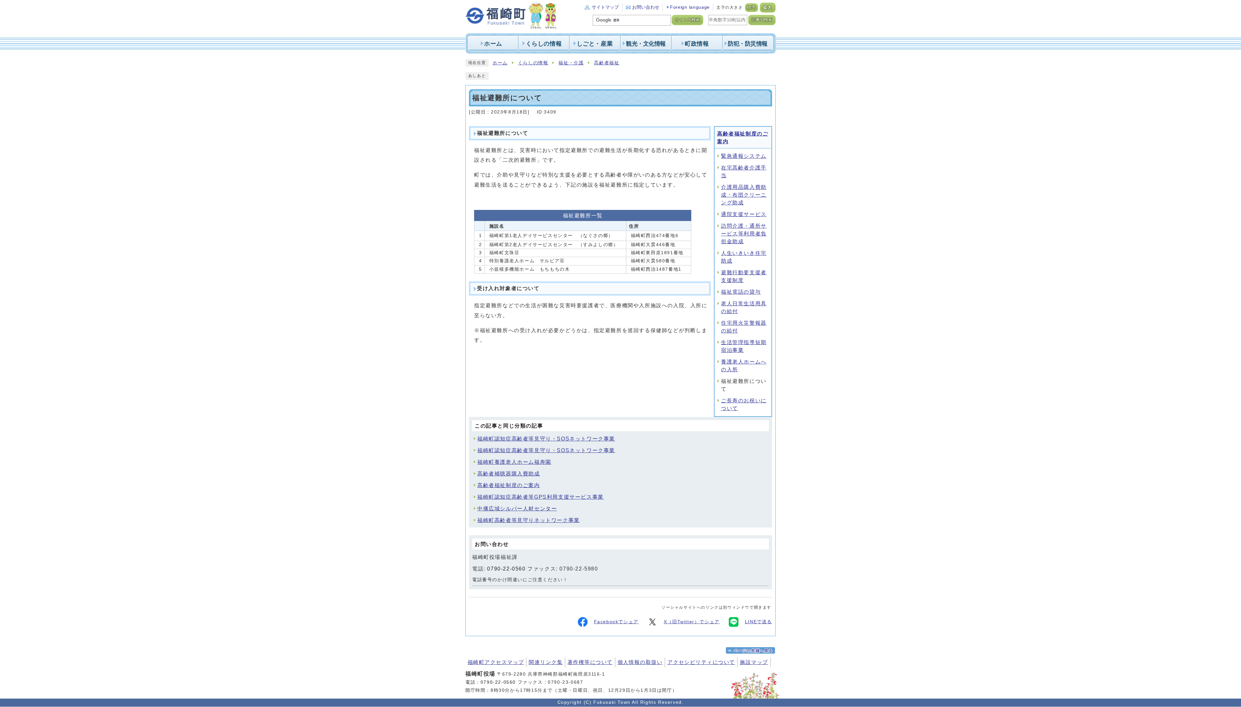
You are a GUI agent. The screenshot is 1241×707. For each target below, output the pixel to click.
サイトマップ (605, 7)
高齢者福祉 (606, 62)
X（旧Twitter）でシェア (692, 621)
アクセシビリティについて (701, 662)
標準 (751, 7)
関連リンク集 (546, 662)
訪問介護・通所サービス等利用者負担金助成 (744, 233)
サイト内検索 (687, 19)
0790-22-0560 (506, 568)
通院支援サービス (744, 214)
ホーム (500, 62)
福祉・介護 (571, 62)
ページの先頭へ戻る (753, 650)
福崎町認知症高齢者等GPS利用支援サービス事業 (540, 497)
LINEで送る (758, 621)
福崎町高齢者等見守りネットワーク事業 (528, 520)
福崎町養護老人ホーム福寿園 (514, 462)
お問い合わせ (645, 7)
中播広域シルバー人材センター (517, 508)
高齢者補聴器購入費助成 (508, 473)
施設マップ (754, 662)
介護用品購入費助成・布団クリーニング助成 (744, 194)
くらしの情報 (533, 62)
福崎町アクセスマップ (496, 662)
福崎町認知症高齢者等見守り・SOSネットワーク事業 (546, 438)
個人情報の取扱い (640, 662)
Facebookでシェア (616, 621)
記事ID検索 (761, 19)
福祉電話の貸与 (741, 292)
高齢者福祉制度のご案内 (508, 485)
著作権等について (590, 662)
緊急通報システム (744, 156)
